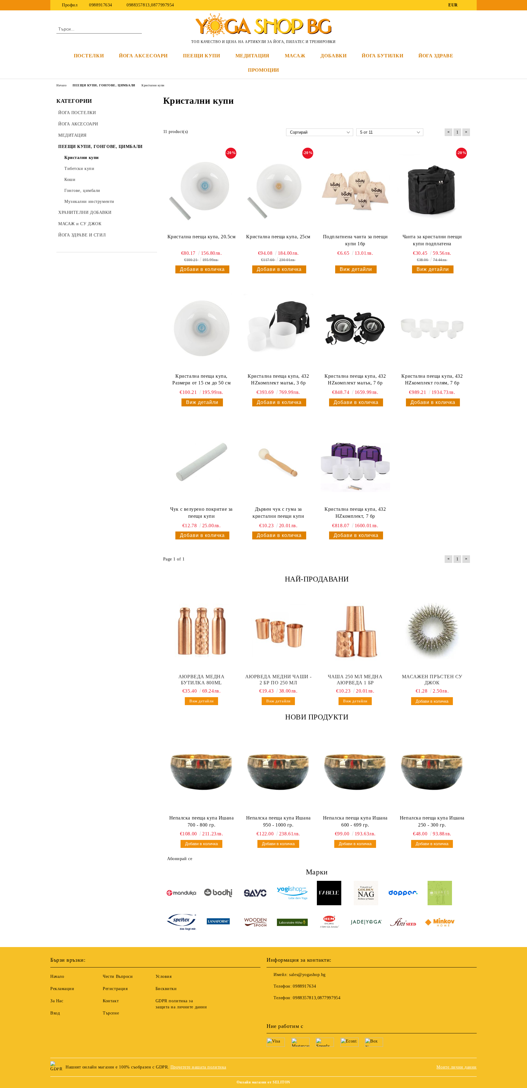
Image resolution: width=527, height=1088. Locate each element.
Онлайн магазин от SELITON (263, 1082)
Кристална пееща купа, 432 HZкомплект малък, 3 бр (278, 379)
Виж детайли (356, 269)
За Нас (56, 1001)
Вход (55, 1013)
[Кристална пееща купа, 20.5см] (201, 189)
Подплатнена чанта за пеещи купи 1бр (355, 240)
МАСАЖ (295, 55)
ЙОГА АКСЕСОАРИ (143, 55)
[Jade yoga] (366, 923)
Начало (57, 976)
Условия (164, 976)
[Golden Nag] (366, 894)
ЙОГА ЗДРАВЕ (435, 55)
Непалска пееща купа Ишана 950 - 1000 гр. (278, 821)
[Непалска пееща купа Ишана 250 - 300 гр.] (432, 772)
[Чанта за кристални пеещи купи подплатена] (432, 189)
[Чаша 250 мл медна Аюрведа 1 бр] (355, 631)
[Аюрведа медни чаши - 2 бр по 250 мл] (278, 631)
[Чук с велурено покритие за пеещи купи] (201, 461)
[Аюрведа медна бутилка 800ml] (202, 631)
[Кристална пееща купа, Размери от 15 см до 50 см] (201, 328)
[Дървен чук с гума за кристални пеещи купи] (278, 461)
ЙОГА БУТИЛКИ (382, 55)
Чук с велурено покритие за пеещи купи (201, 512)
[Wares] (440, 894)
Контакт (111, 1001)
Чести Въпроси (118, 976)
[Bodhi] (218, 894)
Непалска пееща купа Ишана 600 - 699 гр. (355, 821)
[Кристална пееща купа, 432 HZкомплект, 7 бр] (355, 461)
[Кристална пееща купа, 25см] (278, 189)
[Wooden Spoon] (255, 923)
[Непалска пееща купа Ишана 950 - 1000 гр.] (278, 772)
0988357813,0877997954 (149, 5)
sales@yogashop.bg (307, 974)
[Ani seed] (403, 923)
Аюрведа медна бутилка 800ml (201, 679)
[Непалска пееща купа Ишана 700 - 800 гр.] (202, 772)
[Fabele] (329, 894)
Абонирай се (179, 858)
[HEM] (329, 923)
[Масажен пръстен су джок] (432, 631)
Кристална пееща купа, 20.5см (201, 236)
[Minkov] (440, 923)
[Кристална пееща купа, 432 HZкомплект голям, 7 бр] (432, 328)
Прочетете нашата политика (198, 1067)
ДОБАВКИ (333, 55)
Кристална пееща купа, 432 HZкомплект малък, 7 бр (355, 379)
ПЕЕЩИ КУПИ (201, 55)
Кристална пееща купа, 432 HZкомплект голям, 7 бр (432, 379)
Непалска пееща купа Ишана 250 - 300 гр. (432, 821)
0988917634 (100, 5)
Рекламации (62, 988)
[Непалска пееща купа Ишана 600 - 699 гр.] (355, 772)
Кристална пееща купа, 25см (278, 236)
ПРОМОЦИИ (263, 70)
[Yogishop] (292, 894)
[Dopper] (403, 894)
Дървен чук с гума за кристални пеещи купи (278, 512)
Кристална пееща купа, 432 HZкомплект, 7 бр (355, 512)
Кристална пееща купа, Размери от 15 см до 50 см (201, 379)
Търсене (111, 1013)
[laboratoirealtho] (292, 923)
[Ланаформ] (218, 923)
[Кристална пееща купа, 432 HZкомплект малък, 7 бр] (355, 328)
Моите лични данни (456, 1067)
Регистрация (115, 988)
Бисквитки (166, 988)
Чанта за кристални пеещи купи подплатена (432, 240)
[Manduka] (181, 894)
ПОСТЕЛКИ (89, 55)
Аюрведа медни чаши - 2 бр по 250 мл (278, 679)
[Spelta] (181, 923)
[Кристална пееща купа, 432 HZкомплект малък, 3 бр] (278, 328)
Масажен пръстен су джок (432, 679)
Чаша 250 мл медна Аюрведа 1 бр (355, 679)
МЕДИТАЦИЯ (252, 55)
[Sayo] (255, 894)
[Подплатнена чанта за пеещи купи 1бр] (355, 189)
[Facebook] (467, 5)
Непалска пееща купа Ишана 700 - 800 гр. (201, 821)
